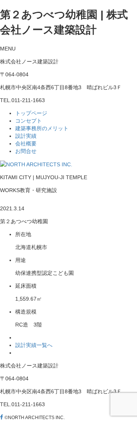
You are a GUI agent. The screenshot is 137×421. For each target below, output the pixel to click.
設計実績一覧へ (34, 345)
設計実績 (26, 136)
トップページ (31, 113)
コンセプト (28, 121)
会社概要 (26, 143)
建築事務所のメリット (41, 128)
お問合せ (26, 151)
